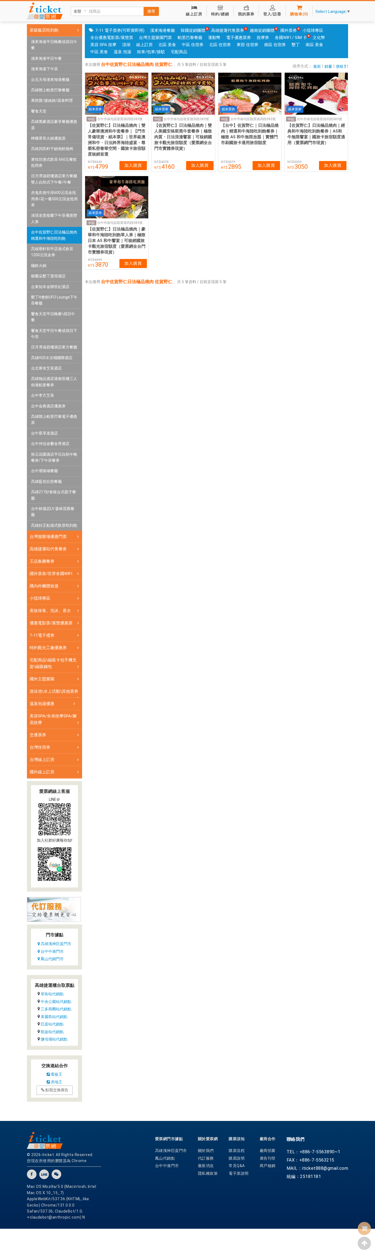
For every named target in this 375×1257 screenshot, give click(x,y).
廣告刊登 (268, 1158)
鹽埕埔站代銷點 (54, 1039)
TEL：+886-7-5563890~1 (313, 1151)
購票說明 (237, 1158)
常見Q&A (237, 1165)
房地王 (56, 1082)
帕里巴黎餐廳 (190, 37)
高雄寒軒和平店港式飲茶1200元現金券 (52, 252)
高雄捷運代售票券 (227, 30)
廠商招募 (268, 1150)
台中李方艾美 (42, 395)
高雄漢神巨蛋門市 (55, 944)
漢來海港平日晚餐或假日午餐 (54, 45)
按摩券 (263, 37)
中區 (91, 119)
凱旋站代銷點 (52, 1032)
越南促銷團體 (262, 30)
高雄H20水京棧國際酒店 (51, 358)
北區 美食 (167, 44)
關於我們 (206, 1150)
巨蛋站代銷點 (52, 1024)
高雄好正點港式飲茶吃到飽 (54, 525)
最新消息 (206, 1165)
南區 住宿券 (275, 44)
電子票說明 (239, 1173)
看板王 (56, 1074)
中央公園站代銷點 (56, 1001)
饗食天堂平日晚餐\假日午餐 (53, 317)
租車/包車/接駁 (151, 51)
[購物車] (364, 1228)
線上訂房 (144, 44)
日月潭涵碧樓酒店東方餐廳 (54, 347)
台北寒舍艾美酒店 (46, 368)
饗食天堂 (38, 111)
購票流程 (237, 1150)
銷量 (328, 66)
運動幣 (214, 37)
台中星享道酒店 (44, 433)
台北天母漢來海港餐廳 (50, 79)
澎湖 (126, 44)
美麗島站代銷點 (54, 1016)
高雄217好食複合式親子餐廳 (53, 495)
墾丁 (296, 44)
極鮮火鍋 (38, 265)
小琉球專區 (313, 30)
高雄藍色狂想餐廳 (46, 481)
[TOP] (364, 1243)
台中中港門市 (52, 951)
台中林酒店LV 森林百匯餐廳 (52, 511)
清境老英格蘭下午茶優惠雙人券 (54, 218)
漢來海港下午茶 (44, 69)
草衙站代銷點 (52, 994)
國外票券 (288, 30)
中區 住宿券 (192, 44)
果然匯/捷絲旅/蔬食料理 (52, 100)
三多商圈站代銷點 (56, 1009)
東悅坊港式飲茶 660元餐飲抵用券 (54, 162)
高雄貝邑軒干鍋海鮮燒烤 (52, 148)
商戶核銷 (268, 1165)
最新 (317, 66)
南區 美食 (314, 44)
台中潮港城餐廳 (44, 471)
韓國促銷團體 (193, 30)
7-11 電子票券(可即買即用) (119, 30)
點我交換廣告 (56, 1090)
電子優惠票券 (238, 37)
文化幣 (319, 37)
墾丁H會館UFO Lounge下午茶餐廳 (54, 300)
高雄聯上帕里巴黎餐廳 (50, 90)
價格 (340, 66)
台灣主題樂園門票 (155, 37)
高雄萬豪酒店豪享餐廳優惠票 (54, 124)
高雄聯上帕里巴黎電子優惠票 (54, 419)
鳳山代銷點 (165, 1158)
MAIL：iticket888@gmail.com (317, 1168)
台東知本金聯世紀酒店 (50, 286)
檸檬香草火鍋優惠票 (48, 138)
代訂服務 (206, 1158)
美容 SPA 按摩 (103, 44)
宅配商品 (179, 51)
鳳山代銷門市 (52, 959)
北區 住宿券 (220, 44)
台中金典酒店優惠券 (48, 406)
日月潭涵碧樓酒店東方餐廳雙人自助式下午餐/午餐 (54, 179)
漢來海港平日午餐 (46, 58)
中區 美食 (99, 51)
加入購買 (133, 165)
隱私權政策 (208, 1173)
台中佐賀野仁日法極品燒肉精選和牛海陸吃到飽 (54, 235)
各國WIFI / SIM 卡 (291, 37)
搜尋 (151, 11)
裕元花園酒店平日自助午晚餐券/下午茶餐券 (54, 457)
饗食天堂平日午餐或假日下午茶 (54, 333)
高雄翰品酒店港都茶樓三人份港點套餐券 (54, 381)
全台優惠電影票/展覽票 (111, 37)
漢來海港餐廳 (162, 30)
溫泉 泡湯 (122, 51)
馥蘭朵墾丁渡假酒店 (48, 276)
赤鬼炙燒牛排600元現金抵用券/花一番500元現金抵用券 (54, 198)
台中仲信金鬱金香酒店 (50, 443)
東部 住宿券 (247, 44)
